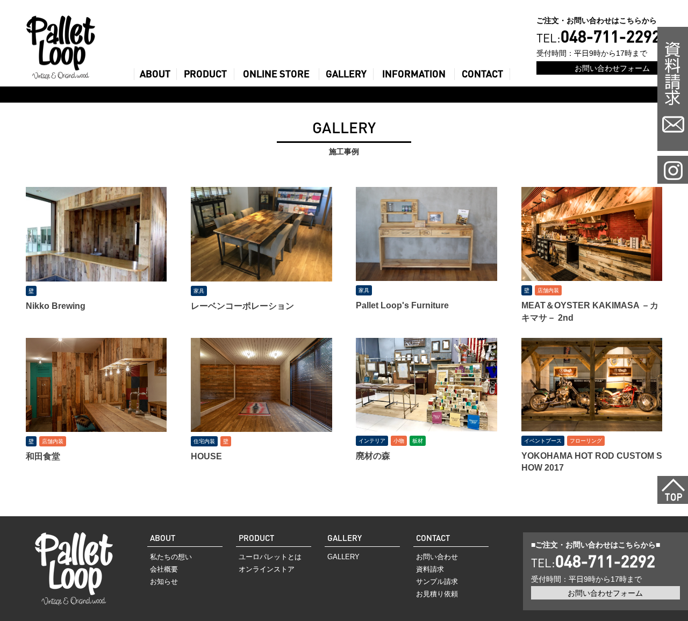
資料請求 (430, 569)
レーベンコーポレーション (242, 305)
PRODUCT (205, 74)
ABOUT (155, 74)
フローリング (586, 441)
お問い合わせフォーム (612, 68)
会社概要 (164, 569)
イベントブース (543, 441)
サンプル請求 (437, 581)
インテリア (372, 441)
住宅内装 (204, 441)
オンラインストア (267, 569)
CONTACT (482, 74)
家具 (199, 291)
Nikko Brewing (55, 305)
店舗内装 (548, 290)
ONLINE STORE (276, 74)
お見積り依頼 (437, 594)
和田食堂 (43, 456)
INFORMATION (414, 74)
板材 (417, 441)
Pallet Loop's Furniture (402, 305)
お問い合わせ (437, 557)
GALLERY (346, 74)
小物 (398, 441)
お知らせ (164, 581)
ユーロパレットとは (270, 557)
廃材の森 (373, 455)
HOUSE (206, 456)
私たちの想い (171, 557)
